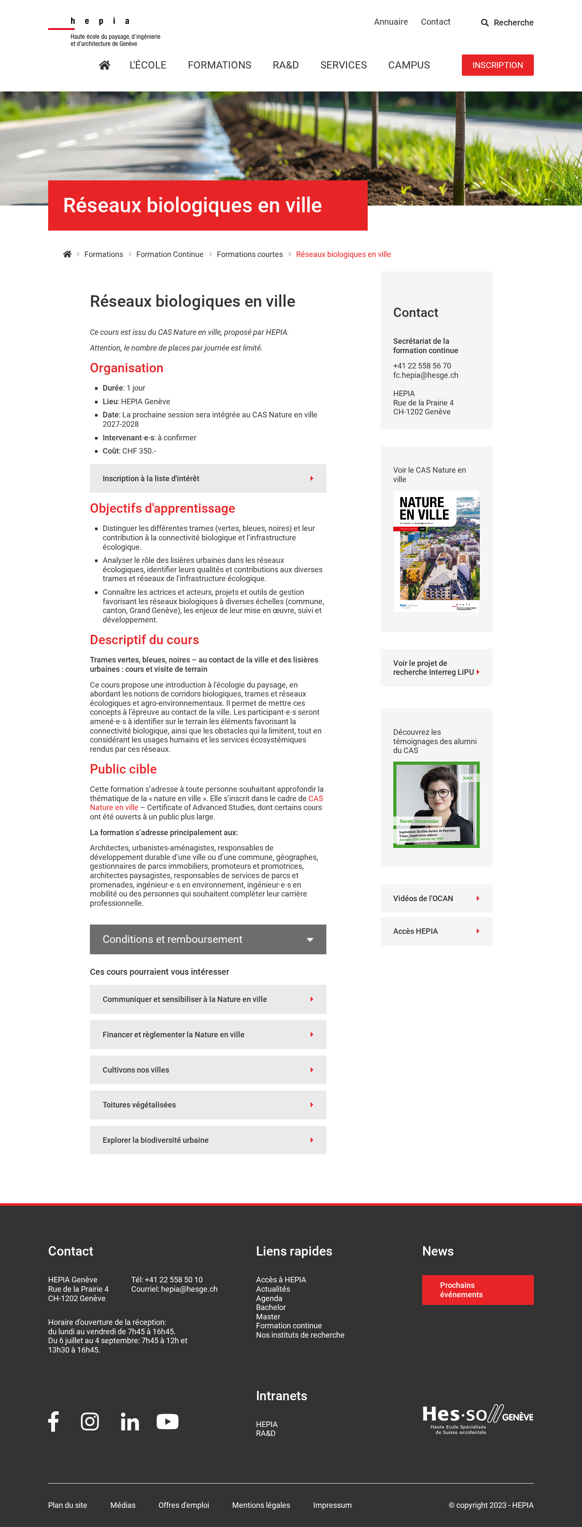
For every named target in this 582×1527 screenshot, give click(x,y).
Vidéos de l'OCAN (423, 898)
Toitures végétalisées (139, 1104)
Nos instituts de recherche (300, 1334)
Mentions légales (261, 1505)
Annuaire (391, 22)
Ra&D (286, 65)
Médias (122, 1505)
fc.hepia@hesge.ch (425, 375)
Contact (436, 22)
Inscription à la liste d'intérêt (151, 478)
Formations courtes (250, 254)
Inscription (498, 65)
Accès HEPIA (415, 931)
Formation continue (289, 1325)
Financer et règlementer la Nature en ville (174, 1034)
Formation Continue (170, 254)
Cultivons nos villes (136, 1069)
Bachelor (271, 1307)
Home (114, 65)
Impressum (332, 1505)
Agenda (269, 1298)
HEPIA (67, 254)
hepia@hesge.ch (189, 1288)
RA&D (266, 1433)
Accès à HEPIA (281, 1279)
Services (343, 65)
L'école (148, 65)
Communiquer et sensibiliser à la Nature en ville (185, 999)
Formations (219, 65)
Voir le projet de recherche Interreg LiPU (433, 668)
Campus (409, 65)
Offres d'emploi (183, 1505)
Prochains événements (461, 1290)
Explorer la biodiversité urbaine (156, 1140)
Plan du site (67, 1505)
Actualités (273, 1288)
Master (268, 1316)
